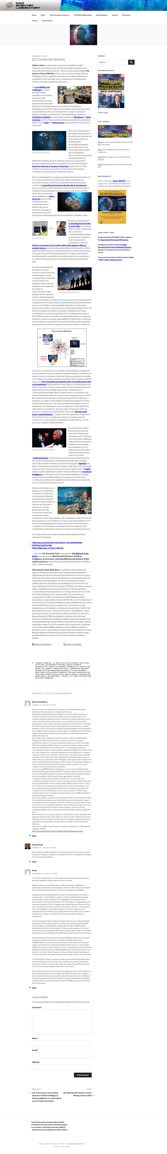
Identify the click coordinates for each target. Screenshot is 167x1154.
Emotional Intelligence (46, 672)
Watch (100, 142)
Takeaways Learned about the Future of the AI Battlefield (57, 543)
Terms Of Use (47, 21)
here (106, 112)
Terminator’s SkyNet (41, 117)
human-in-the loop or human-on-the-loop (50, 166)
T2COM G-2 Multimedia (83, 15)
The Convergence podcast (59, 15)
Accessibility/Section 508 (74, 1144)
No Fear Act (55, 1144)
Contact (115, 15)
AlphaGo (82, 463)
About (43, 15)
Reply (34, 836)
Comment (37, 1007)
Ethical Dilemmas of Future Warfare (48, 548)
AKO (41, 1144)
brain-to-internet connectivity (64, 667)
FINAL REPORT (119, 181)
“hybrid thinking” (43, 663)
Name (35, 1038)
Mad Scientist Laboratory (77, 674)
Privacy (35, 21)
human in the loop (67, 672)
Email (35, 1050)
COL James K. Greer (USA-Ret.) (55, 668)
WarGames (79, 117)
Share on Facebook (43, 644)
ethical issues (58, 123)
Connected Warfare (79, 668)
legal (46, 123)
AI (54, 663)
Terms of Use (65, 1146)
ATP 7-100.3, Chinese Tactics (111, 260)
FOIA (62, 1144)
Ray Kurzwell (54, 676)
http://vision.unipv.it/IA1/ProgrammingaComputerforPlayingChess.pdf (57, 831)
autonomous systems (55, 665)
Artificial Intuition (41, 458)
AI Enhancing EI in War (42, 545)
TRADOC (65, 676)
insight (87, 469)
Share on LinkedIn (73, 644)
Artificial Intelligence (67, 663)
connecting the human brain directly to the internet (64, 185)
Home (34, 15)
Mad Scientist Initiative (52, 674)
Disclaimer (126, 15)
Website (36, 1062)
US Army (47, 1144)
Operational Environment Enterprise (114, 240)
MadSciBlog (41, 676)
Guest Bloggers (102, 15)
